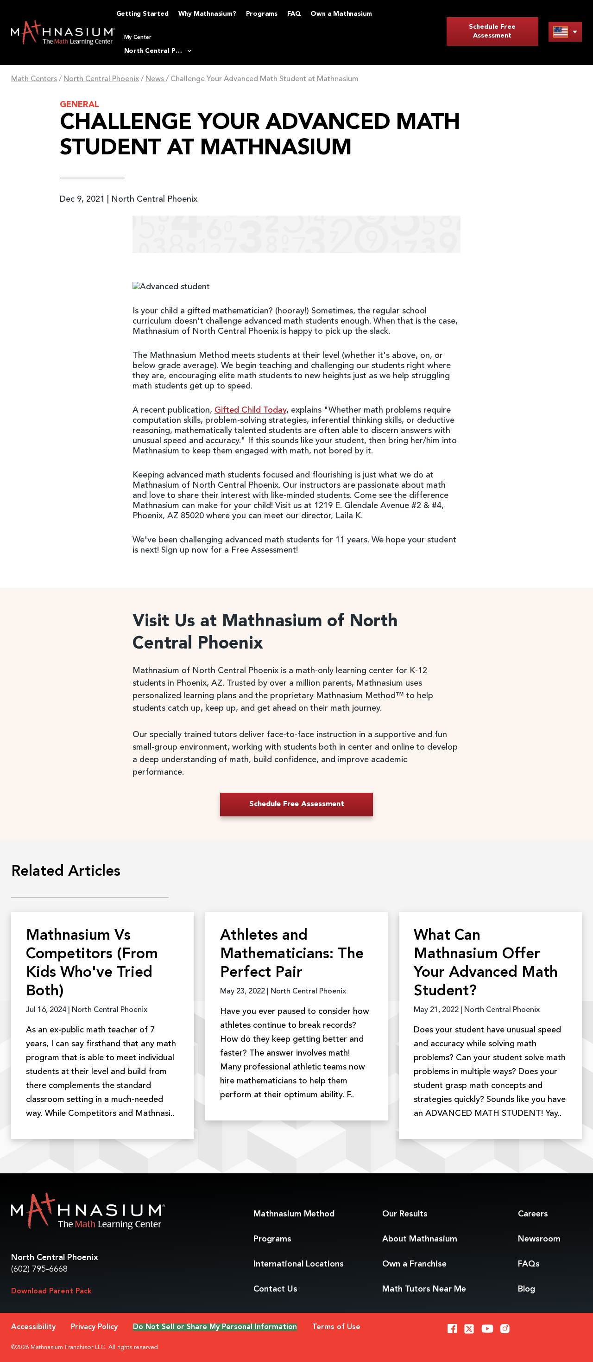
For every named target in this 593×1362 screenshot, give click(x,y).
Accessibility (33, 1327)
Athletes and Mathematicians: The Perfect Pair (292, 954)
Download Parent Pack (51, 1291)
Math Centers (34, 79)
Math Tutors (424, 1289)
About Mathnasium (419, 1239)
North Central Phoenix (101, 79)
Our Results (405, 1214)
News (155, 79)
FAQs (529, 1264)
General (79, 105)
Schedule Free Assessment (492, 31)
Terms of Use (336, 1327)
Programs (272, 1239)
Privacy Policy (94, 1327)
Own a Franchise (414, 1264)
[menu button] (565, 32)
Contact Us (275, 1289)
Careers (533, 1214)
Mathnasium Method (293, 1214)
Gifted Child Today (250, 410)
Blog (526, 1289)
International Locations (298, 1264)
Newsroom (539, 1239)
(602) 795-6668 (39, 1269)
